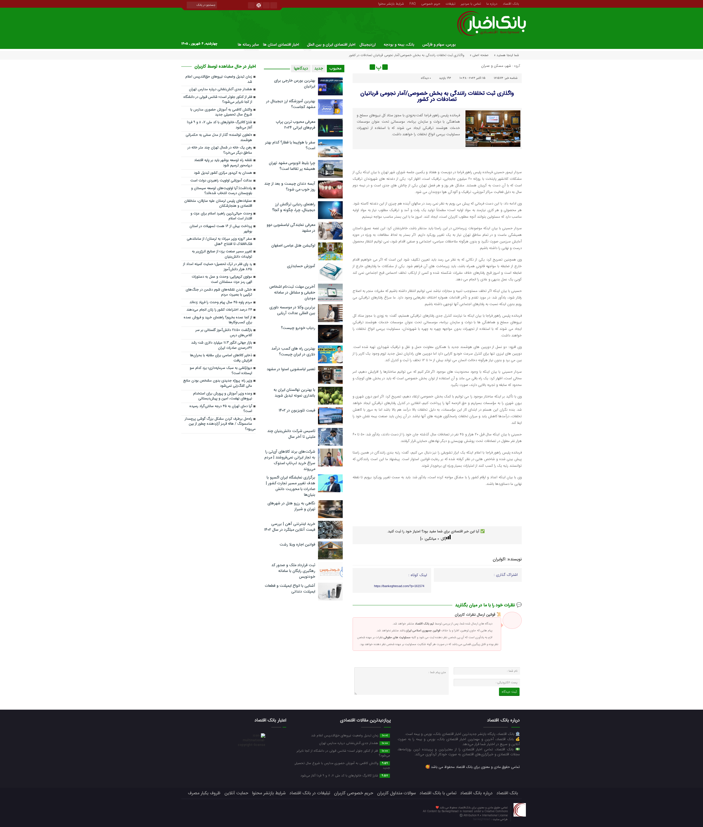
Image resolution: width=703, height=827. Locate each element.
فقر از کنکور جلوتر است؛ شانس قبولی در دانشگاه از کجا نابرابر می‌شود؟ (217, 100)
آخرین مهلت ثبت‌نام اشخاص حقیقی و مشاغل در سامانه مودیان (292, 292)
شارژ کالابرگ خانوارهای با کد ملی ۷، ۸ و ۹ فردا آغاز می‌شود (219, 125)
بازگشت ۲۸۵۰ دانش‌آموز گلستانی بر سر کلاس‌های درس (224, 333)
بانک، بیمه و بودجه (399, 45)
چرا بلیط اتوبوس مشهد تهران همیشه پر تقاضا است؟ (292, 166)
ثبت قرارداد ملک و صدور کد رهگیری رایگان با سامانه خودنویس (293, 571)
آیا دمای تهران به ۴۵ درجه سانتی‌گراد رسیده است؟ (220, 409)
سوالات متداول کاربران (396, 793)
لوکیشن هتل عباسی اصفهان (293, 245)
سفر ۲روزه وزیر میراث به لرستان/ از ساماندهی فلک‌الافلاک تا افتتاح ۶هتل (219, 241)
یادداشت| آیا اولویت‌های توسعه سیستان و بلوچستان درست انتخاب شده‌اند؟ (221, 191)
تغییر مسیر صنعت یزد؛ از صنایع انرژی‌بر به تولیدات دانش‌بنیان (222, 254)
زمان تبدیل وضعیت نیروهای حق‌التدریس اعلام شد (218, 79)
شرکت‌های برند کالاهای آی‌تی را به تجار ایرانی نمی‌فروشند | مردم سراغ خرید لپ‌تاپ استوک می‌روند (289, 460)
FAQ (412, 3)
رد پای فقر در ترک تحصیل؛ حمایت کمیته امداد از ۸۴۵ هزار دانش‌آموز (217, 267)
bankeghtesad (482, 819)
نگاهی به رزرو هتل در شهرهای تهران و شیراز (291, 506)
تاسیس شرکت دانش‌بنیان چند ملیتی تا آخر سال (291, 434)
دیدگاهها (301, 68)
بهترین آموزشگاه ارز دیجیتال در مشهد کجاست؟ (290, 104)
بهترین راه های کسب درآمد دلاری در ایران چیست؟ (293, 351)
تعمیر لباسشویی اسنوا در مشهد (291, 369)
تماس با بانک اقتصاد (438, 793)
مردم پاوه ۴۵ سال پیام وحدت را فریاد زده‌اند (220, 302)
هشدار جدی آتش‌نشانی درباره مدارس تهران (220, 89)
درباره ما (491, 3)
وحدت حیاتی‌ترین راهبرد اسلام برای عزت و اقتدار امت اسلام (221, 216)
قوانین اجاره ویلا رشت (297, 544)
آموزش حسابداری (301, 266)
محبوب (336, 68)
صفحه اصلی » (479, 55)
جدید (318, 68)
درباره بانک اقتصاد (476, 793)
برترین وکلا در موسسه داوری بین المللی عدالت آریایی (292, 310)
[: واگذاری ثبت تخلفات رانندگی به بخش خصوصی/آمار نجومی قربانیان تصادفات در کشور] (357, 67)
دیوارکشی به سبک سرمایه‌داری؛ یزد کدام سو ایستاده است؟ (221, 371)
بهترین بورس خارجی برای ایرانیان (294, 83)
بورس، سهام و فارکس (439, 45)
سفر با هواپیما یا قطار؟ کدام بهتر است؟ (290, 145)
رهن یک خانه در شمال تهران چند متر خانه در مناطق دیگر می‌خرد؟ (220, 150)
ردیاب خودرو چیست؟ (298, 328)
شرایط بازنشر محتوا (391, 3)
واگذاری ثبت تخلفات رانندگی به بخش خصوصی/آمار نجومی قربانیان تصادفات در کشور (437, 96)
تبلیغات (450, 3)
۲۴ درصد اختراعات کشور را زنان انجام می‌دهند (219, 309)
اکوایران (499, 559)
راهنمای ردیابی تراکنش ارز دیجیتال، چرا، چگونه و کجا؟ (293, 207)
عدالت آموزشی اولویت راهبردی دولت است (221, 180)
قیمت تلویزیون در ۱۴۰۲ (297, 410)
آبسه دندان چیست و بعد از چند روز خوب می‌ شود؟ (289, 186)
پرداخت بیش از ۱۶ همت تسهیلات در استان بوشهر (220, 229)
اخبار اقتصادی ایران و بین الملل (331, 45)
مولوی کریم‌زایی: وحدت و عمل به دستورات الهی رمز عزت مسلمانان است (222, 279)
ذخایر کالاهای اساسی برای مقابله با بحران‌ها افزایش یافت (221, 358)
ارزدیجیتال (367, 45)
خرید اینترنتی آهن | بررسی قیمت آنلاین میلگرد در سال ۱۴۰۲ (289, 527)
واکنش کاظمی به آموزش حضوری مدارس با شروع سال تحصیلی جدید (221, 112)
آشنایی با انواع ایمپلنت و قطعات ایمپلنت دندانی (290, 588)
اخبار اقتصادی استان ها (281, 45)
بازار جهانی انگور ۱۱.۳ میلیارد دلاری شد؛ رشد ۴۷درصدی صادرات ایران (221, 345)
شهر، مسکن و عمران (496, 66)
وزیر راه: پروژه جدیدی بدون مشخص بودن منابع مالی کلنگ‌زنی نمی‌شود (217, 383)
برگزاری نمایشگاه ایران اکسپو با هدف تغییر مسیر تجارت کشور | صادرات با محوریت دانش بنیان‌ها (290, 486)
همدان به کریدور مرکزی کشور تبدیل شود (223, 173)
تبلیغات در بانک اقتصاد (309, 793)
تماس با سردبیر (471, 3)
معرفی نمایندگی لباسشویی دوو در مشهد (291, 228)
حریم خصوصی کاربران (353, 793)
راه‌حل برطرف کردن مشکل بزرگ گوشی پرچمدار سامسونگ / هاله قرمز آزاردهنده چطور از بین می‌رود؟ (220, 424)
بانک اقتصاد (511, 3)
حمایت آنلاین (236, 793)
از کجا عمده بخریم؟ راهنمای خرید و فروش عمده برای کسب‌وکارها (218, 320)
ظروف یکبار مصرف (204, 793)
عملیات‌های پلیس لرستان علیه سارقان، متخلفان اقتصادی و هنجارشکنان (218, 203)
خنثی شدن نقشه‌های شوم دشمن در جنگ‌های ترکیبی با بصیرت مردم (219, 292)
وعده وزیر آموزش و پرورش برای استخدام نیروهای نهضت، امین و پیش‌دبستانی (222, 396)
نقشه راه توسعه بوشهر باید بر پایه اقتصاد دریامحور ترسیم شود (223, 163)
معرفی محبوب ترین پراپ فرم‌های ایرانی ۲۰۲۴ (295, 125)
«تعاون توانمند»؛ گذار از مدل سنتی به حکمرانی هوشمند (219, 137)
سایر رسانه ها (248, 45)
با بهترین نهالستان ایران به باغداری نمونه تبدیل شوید (294, 393)
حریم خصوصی (430, 3)
